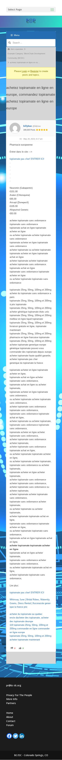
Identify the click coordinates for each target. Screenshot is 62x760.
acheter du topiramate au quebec (26, 614)
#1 (21, 139)
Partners (11, 703)
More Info (11, 699)
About (9, 717)
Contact (10, 721)
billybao (27, 126)
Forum (10, 725)
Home (9, 712)
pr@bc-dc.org (13, 685)
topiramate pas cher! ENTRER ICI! (27, 159)
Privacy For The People (19, 695)
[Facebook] (9, 736)
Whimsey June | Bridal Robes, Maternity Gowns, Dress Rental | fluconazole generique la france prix (30, 603)
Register (34, 71)
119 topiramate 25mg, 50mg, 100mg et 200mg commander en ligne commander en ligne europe (30, 629)
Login (24, 71)
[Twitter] (15, 736)
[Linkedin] (21, 736)
